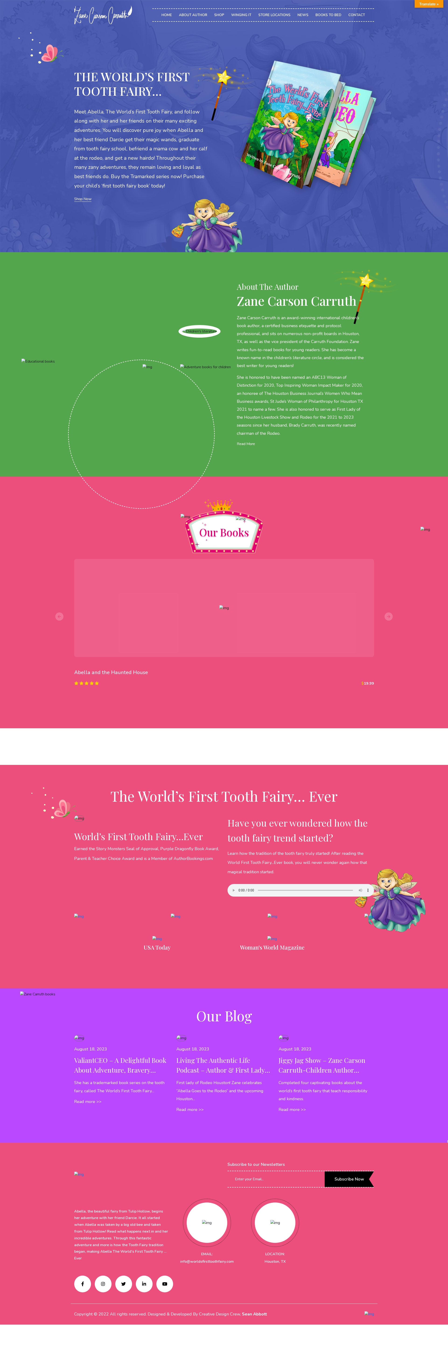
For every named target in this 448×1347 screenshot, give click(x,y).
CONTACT (356, 15)
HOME (166, 15)
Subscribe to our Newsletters (256, 1164)
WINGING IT (241, 15)
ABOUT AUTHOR (193, 15)
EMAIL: (207, 1254)
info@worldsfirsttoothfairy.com (207, 1261)
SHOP (219, 15)
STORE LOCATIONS (274, 15)
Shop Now (82, 199)
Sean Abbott (254, 1314)
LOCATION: (275, 1254)
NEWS (303, 15)
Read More (246, 443)
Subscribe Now (349, 1179)
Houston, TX (275, 1261)
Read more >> (88, 1101)
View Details (224, 699)
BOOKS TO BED (328, 15)
